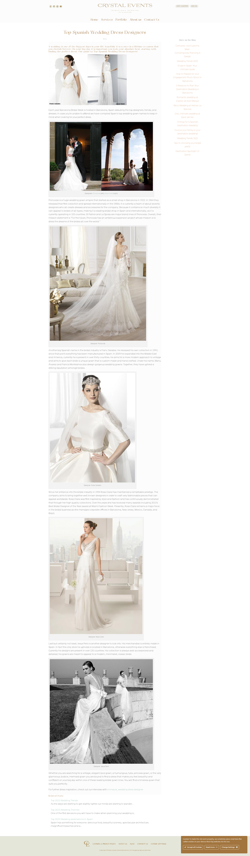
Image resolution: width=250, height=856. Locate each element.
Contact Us (151, 20)
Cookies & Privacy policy (104, 844)
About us (135, 20)
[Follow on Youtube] (60, 6)
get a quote (182, 6)
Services (107, 20)
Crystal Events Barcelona (120, 850)
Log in (194, 6)
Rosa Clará (109, 193)
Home (94, 20)
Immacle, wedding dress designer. (125, 789)
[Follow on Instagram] (57, 6)
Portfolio (121, 20)
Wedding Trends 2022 (187, 60)
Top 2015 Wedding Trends (64, 800)
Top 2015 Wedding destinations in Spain (72, 819)
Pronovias (96, 193)
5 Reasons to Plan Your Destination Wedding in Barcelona (187, 89)
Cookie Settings (158, 844)
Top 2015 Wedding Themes (65, 809)
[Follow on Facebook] (50, 6)
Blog (105, 38)
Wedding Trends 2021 (187, 138)
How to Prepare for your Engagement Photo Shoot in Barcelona (187, 77)
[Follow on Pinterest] (54, 6)
